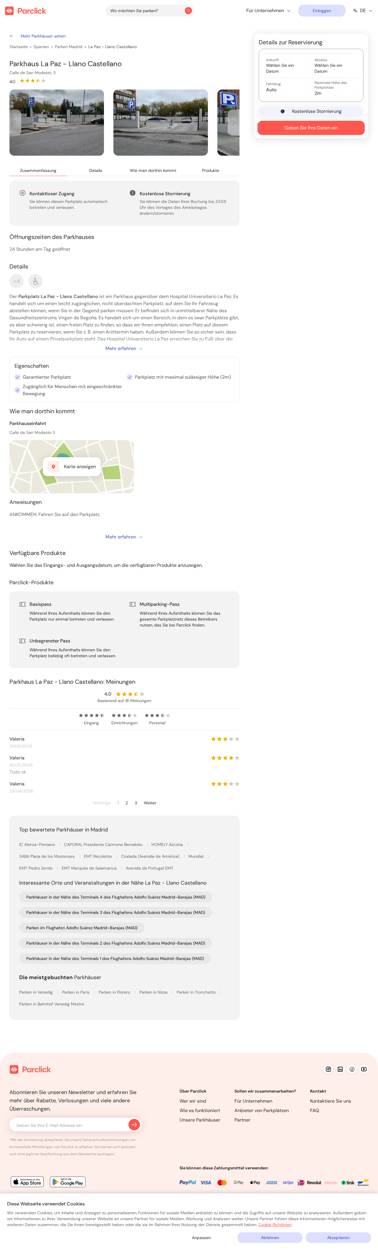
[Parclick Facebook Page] (352, 1069)
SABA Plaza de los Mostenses (47, 856)
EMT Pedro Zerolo (36, 868)
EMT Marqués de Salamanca (90, 868)
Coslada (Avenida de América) (150, 856)
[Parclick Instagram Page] (328, 1069)
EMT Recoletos (98, 856)
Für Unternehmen (253, 1101)
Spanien (41, 46)
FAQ (314, 1110)
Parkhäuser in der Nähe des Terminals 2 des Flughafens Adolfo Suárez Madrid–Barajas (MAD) (115, 943)
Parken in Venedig (36, 992)
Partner (242, 1120)
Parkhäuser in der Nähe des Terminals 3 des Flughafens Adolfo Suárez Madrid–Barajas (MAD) (115, 912)
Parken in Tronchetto (197, 992)
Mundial (196, 856)
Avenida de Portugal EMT (149, 868)
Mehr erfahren (120, 348)
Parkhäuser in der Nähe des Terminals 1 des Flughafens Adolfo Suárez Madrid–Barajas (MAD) (115, 958)
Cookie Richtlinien (275, 1224)
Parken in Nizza (154, 992)
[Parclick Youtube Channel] (364, 1069)
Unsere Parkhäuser (200, 1120)
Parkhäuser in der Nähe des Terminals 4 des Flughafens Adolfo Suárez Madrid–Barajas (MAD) (115, 897)
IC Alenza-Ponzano (37, 844)
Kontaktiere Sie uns (330, 1101)
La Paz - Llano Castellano (112, 46)
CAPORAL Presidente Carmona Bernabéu (104, 844)
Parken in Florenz (115, 992)
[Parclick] (25, 10)
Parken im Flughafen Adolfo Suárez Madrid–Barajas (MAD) (81, 927)
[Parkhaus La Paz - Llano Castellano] (56, 122)
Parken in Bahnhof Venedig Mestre (51, 1004)
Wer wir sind (193, 1101)
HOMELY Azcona (167, 844)
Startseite (18, 46)
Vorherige (102, 802)
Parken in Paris (76, 992)
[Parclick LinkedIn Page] (340, 1069)
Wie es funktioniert (200, 1110)
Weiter (150, 802)
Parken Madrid (68, 46)
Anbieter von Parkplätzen (261, 1110)
